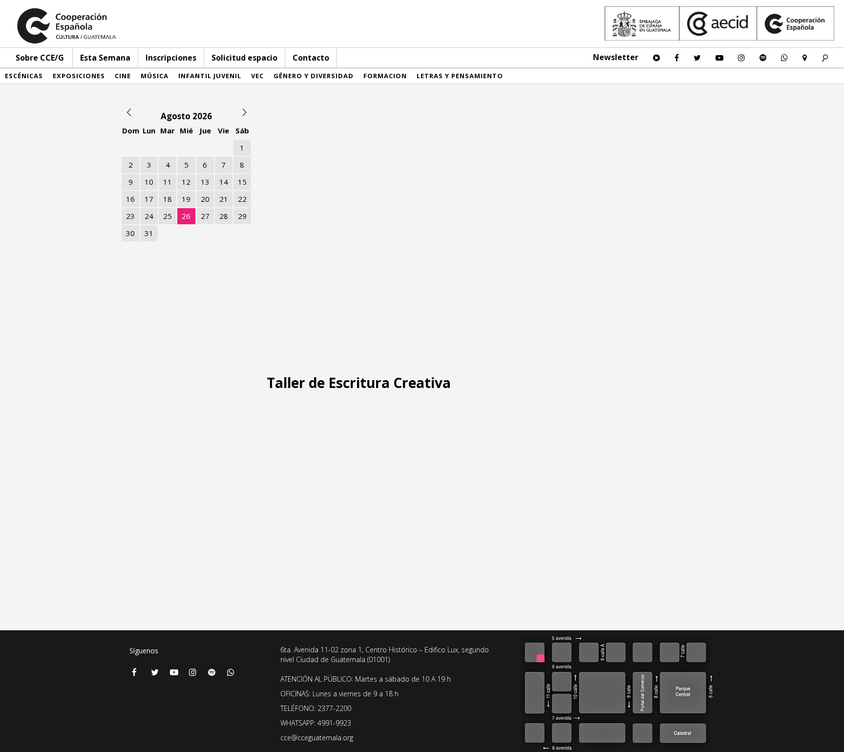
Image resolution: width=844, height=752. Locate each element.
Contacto (311, 57)
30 (130, 233)
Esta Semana (105, 57)
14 (223, 182)
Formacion (385, 75)
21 (223, 199)
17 (149, 199)
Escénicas (24, 75)
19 (186, 199)
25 (167, 216)
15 (242, 182)
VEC (257, 75)
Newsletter (615, 57)
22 (242, 199)
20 (205, 199)
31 (149, 233)
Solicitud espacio (244, 57)
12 (186, 182)
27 (205, 216)
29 (242, 216)
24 (149, 216)
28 (223, 216)
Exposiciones (79, 75)
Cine (123, 75)
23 (130, 216)
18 (167, 199)
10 (149, 182)
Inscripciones (171, 57)
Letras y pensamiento (460, 75)
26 (186, 216)
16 (130, 199)
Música (155, 75)
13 (205, 182)
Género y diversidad (314, 75)
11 (167, 182)
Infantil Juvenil (209, 75)
